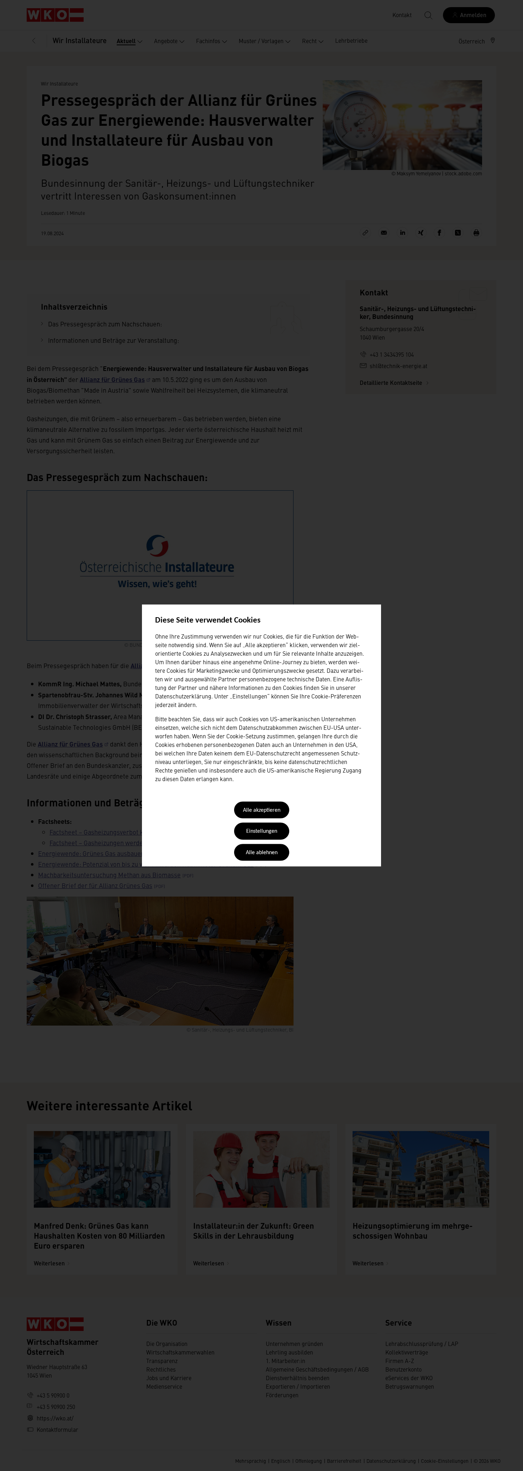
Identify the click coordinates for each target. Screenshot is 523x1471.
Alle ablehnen (262, 853)
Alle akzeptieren (261, 810)
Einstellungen (261, 832)
